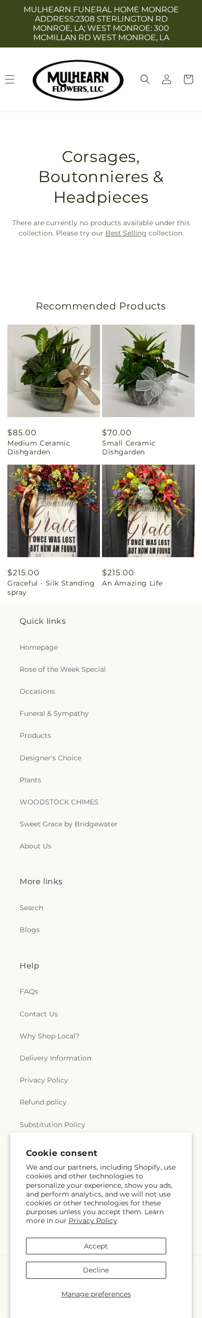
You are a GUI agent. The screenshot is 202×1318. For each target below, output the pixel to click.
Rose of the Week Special (63, 669)
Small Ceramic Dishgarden (129, 447)
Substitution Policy (52, 1124)
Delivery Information (55, 1058)
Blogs (30, 929)
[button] (145, 79)
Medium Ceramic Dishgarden (38, 447)
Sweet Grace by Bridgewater (69, 824)
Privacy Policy (93, 1220)
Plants (30, 780)
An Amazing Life (132, 583)
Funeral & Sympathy (54, 713)
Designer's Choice (50, 757)
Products (35, 735)
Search (31, 907)
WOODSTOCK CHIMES (59, 802)
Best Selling (126, 233)
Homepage (39, 647)
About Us (35, 846)
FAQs (29, 991)
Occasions (37, 691)
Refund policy (43, 1102)
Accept (96, 1246)
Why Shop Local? (49, 1036)
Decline (96, 1270)
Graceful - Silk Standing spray (51, 587)
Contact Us (39, 1014)
